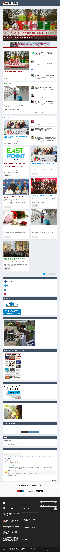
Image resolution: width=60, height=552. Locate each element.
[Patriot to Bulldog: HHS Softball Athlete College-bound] (32, 75)
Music (54, 89)
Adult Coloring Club (25, 508)
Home (28, 550)
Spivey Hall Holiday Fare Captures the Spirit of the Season (45, 88)
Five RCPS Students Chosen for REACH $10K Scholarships (43, 62)
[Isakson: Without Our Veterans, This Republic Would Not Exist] (32, 101)
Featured (52, 55)
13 (41, 509)
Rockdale (24, 38)
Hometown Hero (37, 97)
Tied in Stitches (24, 539)
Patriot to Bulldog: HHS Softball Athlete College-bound (45, 76)
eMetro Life (23, 105)
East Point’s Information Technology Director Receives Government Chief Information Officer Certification (44, 53)
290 (53, 273)
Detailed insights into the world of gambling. (44, 68)
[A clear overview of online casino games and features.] (32, 109)
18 (53, 509)
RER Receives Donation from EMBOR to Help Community (12, 527)
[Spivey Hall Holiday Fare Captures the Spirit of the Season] (32, 87)
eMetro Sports (50, 69)
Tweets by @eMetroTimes (9, 440)
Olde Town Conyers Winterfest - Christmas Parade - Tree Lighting (28, 527)
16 (48, 509)
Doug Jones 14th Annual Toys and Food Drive (29, 533)
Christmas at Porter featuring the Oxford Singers (28, 520)
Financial (21, 229)
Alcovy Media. (22, 549)
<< (41, 502)
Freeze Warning (8, 458)
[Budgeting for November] (16, 218)
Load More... (24, 432)
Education (47, 63)
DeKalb (19, 105)
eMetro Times (10, 38)
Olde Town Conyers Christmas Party (28, 513)
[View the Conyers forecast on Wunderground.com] (53, 480)
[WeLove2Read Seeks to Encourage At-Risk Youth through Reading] (16, 93)
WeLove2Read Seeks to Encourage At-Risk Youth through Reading (15, 103)
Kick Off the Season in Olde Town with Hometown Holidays (14, 72)
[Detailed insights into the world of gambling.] (32, 69)
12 (55, 507)
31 (43, 505)
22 (46, 510)
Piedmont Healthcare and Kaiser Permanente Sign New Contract (11, 503)
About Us (32, 550)
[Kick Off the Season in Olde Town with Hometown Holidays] (16, 60)
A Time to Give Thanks (26, 502)
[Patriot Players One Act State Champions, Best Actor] (32, 121)
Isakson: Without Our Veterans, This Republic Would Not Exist (44, 102)
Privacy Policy (37, 550)
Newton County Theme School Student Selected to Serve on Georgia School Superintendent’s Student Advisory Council (45, 138)
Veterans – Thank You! (39, 94)
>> (55, 502)
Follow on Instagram (34, 432)
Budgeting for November (11, 228)
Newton (39, 133)
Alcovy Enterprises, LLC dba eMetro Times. (20, 548)
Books (17, 105)
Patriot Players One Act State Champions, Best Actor (44, 121)
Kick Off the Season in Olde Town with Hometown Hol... (19, 37)
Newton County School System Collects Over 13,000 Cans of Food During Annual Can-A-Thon (11, 521)
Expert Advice (18, 229)
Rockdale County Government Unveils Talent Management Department (10, 532)
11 (53, 507)
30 (41, 505)
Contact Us (49, 550)
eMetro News (20, 38)
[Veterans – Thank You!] (32, 95)
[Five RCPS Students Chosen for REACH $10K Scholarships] (32, 61)
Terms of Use (43, 550)
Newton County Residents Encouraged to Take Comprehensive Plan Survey (11, 508)
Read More (7, 175)
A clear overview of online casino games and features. (44, 109)
